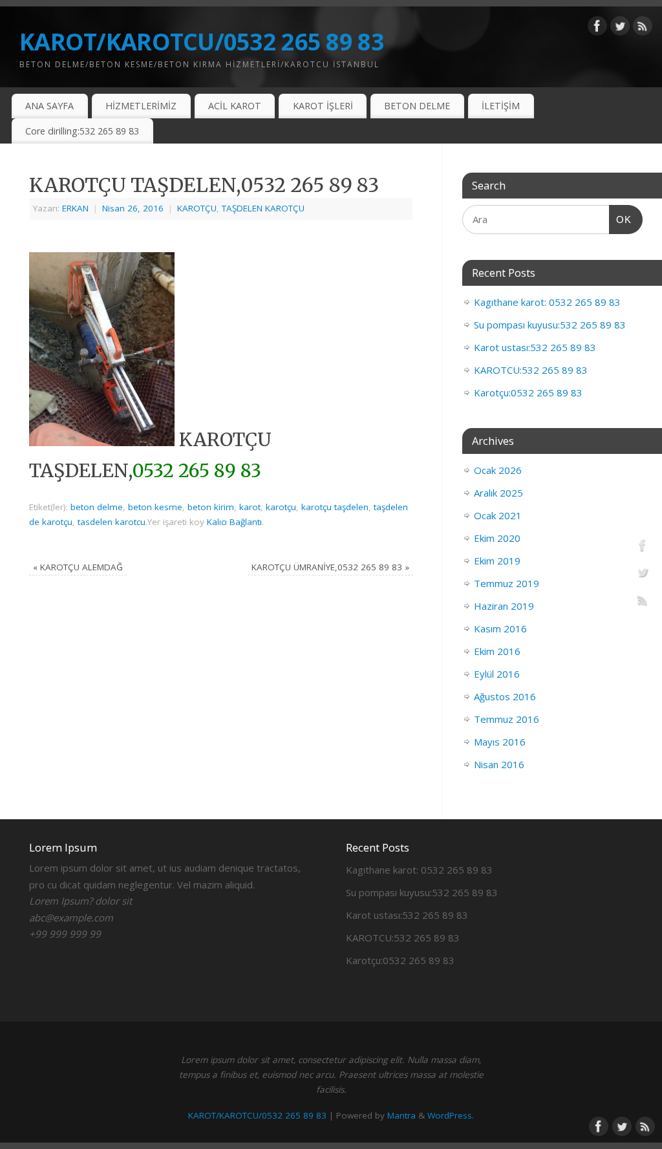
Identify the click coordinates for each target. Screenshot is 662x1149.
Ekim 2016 (497, 651)
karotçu (281, 507)
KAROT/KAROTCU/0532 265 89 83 (201, 42)
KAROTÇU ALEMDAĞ (78, 567)
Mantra (401, 1115)
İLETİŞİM (501, 106)
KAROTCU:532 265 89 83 (531, 369)
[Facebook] (597, 28)
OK (620, 219)
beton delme (96, 507)
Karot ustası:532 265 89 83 (535, 347)
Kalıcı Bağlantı (234, 522)
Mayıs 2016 (500, 741)
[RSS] (642, 28)
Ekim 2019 (497, 560)
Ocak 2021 (498, 515)
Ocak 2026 (498, 470)
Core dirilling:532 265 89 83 (82, 131)
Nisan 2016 (499, 764)
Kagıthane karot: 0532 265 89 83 (547, 301)
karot (250, 507)
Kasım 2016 (500, 628)
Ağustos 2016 (505, 696)
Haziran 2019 (504, 605)
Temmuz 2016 (506, 719)
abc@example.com (71, 917)
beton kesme (155, 507)
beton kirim (210, 507)
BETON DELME (417, 106)
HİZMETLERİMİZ (140, 106)
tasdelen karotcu (111, 522)
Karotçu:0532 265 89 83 (528, 392)
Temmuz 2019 (506, 583)
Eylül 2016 (497, 673)
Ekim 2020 (497, 538)
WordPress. (450, 1115)
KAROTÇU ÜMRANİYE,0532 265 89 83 (330, 567)
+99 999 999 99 (65, 933)
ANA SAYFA (49, 106)
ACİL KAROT (234, 106)
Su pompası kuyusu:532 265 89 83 (550, 324)
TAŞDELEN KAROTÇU (263, 208)
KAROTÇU (197, 208)
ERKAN (75, 208)
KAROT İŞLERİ (323, 106)
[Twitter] (620, 28)
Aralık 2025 (498, 492)
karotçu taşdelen (334, 507)
